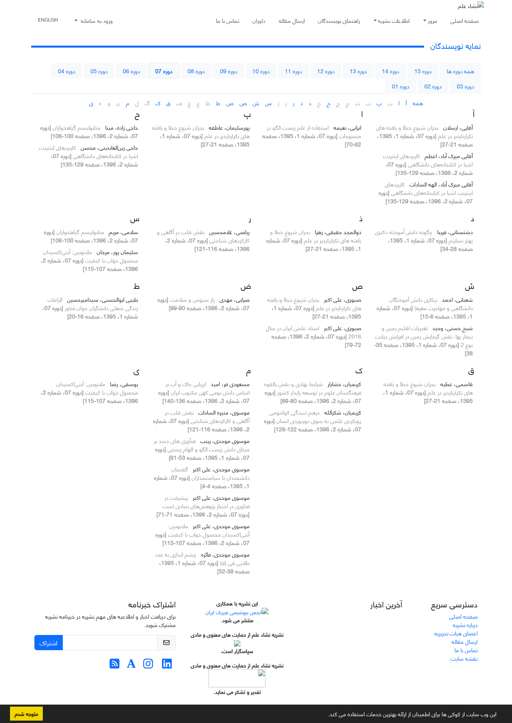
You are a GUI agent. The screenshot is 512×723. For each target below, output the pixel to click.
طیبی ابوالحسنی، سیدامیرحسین (102, 299)
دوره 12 (325, 71)
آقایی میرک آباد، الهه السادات (440, 184)
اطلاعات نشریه (394, 20)
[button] (325, 715)
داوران (258, 20)
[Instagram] (148, 665)
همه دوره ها (460, 71)
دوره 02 (433, 86)
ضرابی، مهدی (234, 299)
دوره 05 (99, 71)
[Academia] (131, 665)
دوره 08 (196, 71)
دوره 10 (261, 71)
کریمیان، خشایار (343, 384)
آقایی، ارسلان (457, 127)
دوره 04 (66, 71)
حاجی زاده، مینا (121, 127)
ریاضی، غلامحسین (229, 231)
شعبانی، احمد (456, 299)
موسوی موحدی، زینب (224, 440)
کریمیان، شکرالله (342, 412)
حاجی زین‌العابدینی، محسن (108, 147)
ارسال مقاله (292, 20)
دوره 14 (390, 71)
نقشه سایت (464, 658)
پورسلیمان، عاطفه (228, 127)
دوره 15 (423, 71)
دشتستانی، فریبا (454, 231)
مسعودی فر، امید (229, 384)
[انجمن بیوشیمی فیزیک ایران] (237, 611)
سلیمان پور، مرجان (116, 251)
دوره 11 (293, 71)
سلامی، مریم (122, 231)
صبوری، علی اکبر (341, 299)
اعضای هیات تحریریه (456, 633)
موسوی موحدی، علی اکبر (220, 469)
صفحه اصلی (464, 20)
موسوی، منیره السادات (223, 412)
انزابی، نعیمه (346, 127)
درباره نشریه (465, 624)
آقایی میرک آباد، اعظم (448, 155)
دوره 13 (358, 71)
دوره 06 (131, 71)
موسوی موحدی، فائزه (225, 554)
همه (418, 103)
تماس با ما (227, 20)
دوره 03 (465, 86)
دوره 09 (228, 71)
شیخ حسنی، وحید (452, 327)
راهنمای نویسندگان (339, 20)
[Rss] (114, 665)
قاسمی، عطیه (456, 384)
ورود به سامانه (96, 20)
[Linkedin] (167, 665)
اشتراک (49, 642)
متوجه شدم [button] (26, 713)
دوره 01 (400, 86)
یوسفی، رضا (123, 384)
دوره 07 (163, 71)
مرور (432, 20)
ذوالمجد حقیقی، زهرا (337, 231)
